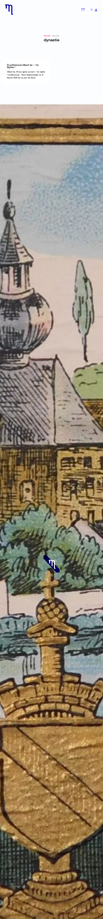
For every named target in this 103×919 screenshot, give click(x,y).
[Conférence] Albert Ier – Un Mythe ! (23, 66)
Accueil (47, 35)
